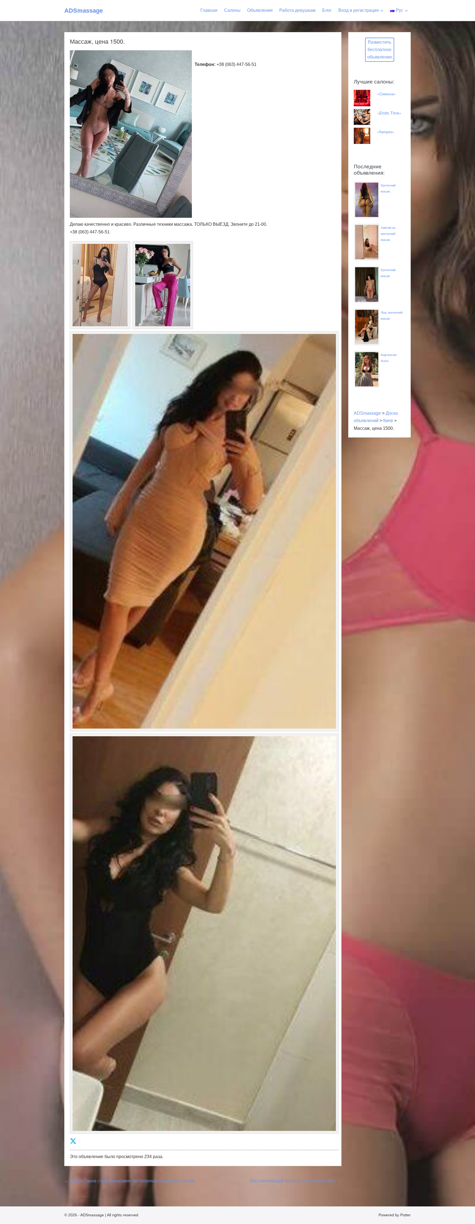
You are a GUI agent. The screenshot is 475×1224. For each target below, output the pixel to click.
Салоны (232, 10)
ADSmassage (83, 10)
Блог (327, 10)
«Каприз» (385, 131)
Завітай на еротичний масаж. (388, 233)
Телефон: (205, 64)
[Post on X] (73, 1141)
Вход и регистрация (358, 10)
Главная (208, 10)
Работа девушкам (297, 10)
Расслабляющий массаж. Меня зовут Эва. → (295, 1180)
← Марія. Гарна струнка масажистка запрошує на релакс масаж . (130, 1180)
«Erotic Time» (389, 113)
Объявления (260, 10)
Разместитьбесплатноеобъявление (379, 49)
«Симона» (386, 93)
